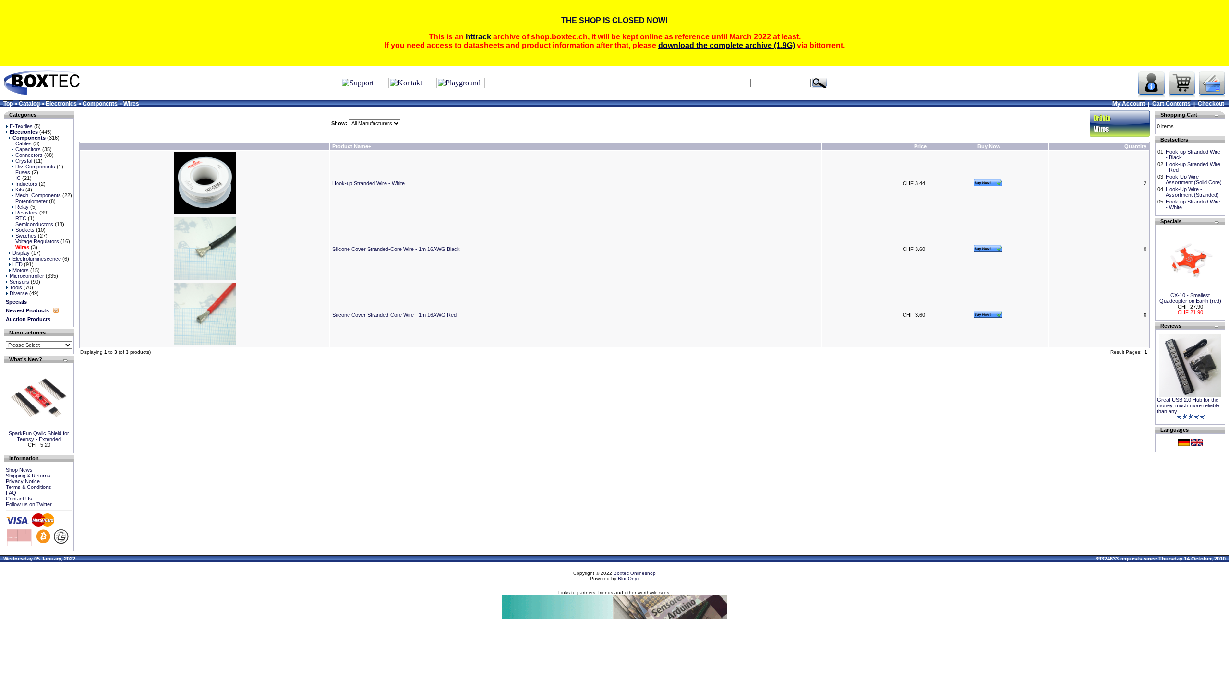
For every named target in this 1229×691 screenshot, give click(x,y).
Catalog (29, 103)
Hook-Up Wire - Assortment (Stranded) (1192, 192)
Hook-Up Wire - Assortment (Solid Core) (1194, 179)
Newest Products (27, 310)
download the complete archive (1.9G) (726, 45)
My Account (1128, 103)
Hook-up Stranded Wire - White (368, 183)
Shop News (19, 470)
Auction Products (28, 319)
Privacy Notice (23, 481)
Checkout (1211, 103)
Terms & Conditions (28, 487)
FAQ (11, 493)
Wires (131, 103)
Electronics (61, 103)
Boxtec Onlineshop (635, 573)
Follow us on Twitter (29, 504)
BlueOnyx (628, 578)
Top (8, 103)
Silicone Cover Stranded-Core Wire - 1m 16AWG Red (394, 315)
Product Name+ (351, 146)
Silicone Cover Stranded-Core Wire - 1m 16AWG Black (396, 249)
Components (100, 103)
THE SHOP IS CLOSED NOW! (614, 20)
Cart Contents (1171, 103)
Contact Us (19, 498)
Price (920, 146)
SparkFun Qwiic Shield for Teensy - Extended (39, 436)
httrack (478, 37)
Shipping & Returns (28, 475)
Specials (16, 302)
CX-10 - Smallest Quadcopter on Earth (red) (1190, 298)
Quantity (1135, 146)
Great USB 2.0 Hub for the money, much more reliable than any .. (1188, 405)
